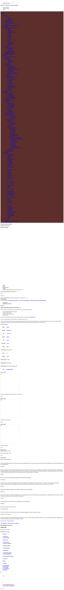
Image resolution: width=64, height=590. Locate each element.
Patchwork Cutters (11, 197)
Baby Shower (10, 30)
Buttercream (10, 78)
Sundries (9, 62)
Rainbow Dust (10, 200)
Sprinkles (7, 24)
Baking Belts (10, 102)
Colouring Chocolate (12, 66)
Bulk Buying (5, 15)
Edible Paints (10, 70)
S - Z (6, 204)
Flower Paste (10, 83)
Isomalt (9, 84)
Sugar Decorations (11, 51)
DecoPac (9, 170)
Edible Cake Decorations (10, 53)
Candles (7, 46)
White (45, 300)
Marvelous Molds (11, 192)
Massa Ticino (10, 194)
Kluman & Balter (11, 188)
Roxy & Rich (10, 203)
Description (5, 302)
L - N (6, 189)
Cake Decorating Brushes (10, 98)
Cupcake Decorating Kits (10, 113)
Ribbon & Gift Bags (9, 54)
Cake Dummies (8, 99)
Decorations (5, 26)
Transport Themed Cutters (15, 147)
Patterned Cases (11, 111)
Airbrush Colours (11, 65)
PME (9, 199)
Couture (9, 163)
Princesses (10, 39)
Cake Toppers (8, 28)
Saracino (9, 205)
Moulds (9, 120)
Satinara (9, 206)
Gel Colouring (10, 71)
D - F (6, 168)
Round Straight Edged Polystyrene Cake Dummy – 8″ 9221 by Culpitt (11, 394)
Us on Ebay (5, 569)
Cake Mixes (8, 57)
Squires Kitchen (11, 214)
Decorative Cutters (14, 141)
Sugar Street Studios (12, 212)
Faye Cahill (10, 174)
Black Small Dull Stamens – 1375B (5, 453)
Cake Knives (12, 116)
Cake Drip (10, 80)
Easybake (10, 172)
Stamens (12, 133)
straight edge (40, 300)
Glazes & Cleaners (11, 61)
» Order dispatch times (7, 552)
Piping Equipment (11, 122)
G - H (6, 180)
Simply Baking (10, 208)
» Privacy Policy (6, 542)
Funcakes (10, 179)
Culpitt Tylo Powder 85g (4, 445)
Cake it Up (10, 155)
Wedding (9, 45)
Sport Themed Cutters (14, 146)
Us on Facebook (6, 568)
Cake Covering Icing (11, 79)
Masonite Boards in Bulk (10, 23)
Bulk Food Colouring (9, 20)
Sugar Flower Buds (14, 134)
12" (23, 300)
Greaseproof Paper (9, 151)
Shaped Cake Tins (11, 106)
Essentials (7, 59)
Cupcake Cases (8, 108)
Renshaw (9, 202)
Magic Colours (10, 190)
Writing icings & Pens (10, 90)
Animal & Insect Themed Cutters (16, 138)
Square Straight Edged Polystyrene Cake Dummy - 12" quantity (12, 297)
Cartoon (9, 34)
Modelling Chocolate (12, 86)
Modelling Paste (11, 87)
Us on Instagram (6, 565)
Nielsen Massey (11, 195)
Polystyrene (8, 330)
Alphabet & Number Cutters (15, 137)
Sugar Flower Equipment (12, 127)
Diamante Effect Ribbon (10, 52)
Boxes (7, 16)
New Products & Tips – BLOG (11, 27)
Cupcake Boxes (11, 95)
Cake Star (10, 158)
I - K (6, 183)
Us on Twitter (5, 567)
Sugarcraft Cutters (11, 136)
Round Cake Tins (11, 105)
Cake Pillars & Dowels (10, 100)
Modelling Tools (11, 119)
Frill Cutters (12, 142)
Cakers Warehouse (11, 159)
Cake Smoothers (13, 117)
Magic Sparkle (10, 191)
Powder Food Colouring (12, 73)
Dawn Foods (10, 169)
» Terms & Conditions (7, 543)
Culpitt (9, 165)
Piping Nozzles (13, 124)
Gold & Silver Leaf (9, 75)
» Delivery (5, 563)
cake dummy (32, 300)
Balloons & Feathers (12, 32)
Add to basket (3, 299)
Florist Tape (12, 128)
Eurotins (9, 173)
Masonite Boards (11, 96)
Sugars (9, 89)
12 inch (21, 300)
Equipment (5, 91)
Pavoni (9, 198)
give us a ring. (32, 317)
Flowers (9, 36)
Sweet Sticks (10, 213)
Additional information (7, 303)
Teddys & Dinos (11, 43)
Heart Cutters (13, 144)
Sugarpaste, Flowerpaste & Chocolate (13, 25)
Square (36, 300)
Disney (9, 171)
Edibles (4, 55)
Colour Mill (10, 161)
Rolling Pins (10, 125)
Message (10, 37)
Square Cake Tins (11, 107)
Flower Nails (12, 131)
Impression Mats (11, 118)
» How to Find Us (6, 537)
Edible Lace (10, 82)
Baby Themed (13, 140)
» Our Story (5, 558)
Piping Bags (12, 123)
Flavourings (8, 63)
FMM (9, 176)
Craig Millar (10, 164)
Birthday (9, 33)
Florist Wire (12, 129)
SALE (4, 218)
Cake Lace (10, 156)
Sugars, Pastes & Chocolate (11, 77)
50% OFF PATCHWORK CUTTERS (12, 221)
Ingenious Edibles (11, 185)
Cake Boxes (10, 93)
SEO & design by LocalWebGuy (9, 585)
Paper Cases (10, 110)
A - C (6, 153)
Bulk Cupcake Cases (9, 19)
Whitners (9, 74)
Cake (9, 17)
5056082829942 (9, 369)
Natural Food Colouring (12, 72)
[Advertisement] (32, 237)
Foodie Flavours (11, 177)
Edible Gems (10, 48)
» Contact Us (5, 536)
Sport (9, 41)
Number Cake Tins (11, 104)
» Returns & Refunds (7, 553)
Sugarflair (10, 211)
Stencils (9, 126)
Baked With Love (11, 154)
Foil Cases (10, 109)
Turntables (10, 149)
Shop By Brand (5, 152)
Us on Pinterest (6, 566)
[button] (2, 13)
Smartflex (10, 209)
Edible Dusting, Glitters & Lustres (14, 69)
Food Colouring (8, 64)
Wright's (9, 217)
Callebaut (10, 160)
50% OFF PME (8, 222)
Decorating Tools (9, 114)
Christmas (10, 35)
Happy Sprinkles (11, 181)
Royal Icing (10, 88)
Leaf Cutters (12, 145)
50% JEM (7, 220)
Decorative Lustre (11, 68)
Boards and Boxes (9, 92)
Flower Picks (12, 132)
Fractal (9, 178)
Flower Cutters (13, 143)
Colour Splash (10, 162)
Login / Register (6, 7)
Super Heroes (10, 42)
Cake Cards (8, 21)
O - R (6, 196)
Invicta (9, 186)
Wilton (9, 216)
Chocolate (10, 81)
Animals (9, 29)
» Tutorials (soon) (6, 548)
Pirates (9, 38)
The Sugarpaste (11, 215)
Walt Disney (10, 44)
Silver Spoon (10, 207)
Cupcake (9, 18)
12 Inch (7, 340)
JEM (8, 187)
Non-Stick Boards (13, 135)
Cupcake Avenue (11, 167)
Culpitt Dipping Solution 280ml (5, 419)
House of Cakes (11, 182)
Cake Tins (7, 101)
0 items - (6, 8)
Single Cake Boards (11, 97)
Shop (4, 286)
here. (31, 309)
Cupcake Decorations (10, 47)
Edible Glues (10, 60)
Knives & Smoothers (12, 115)
